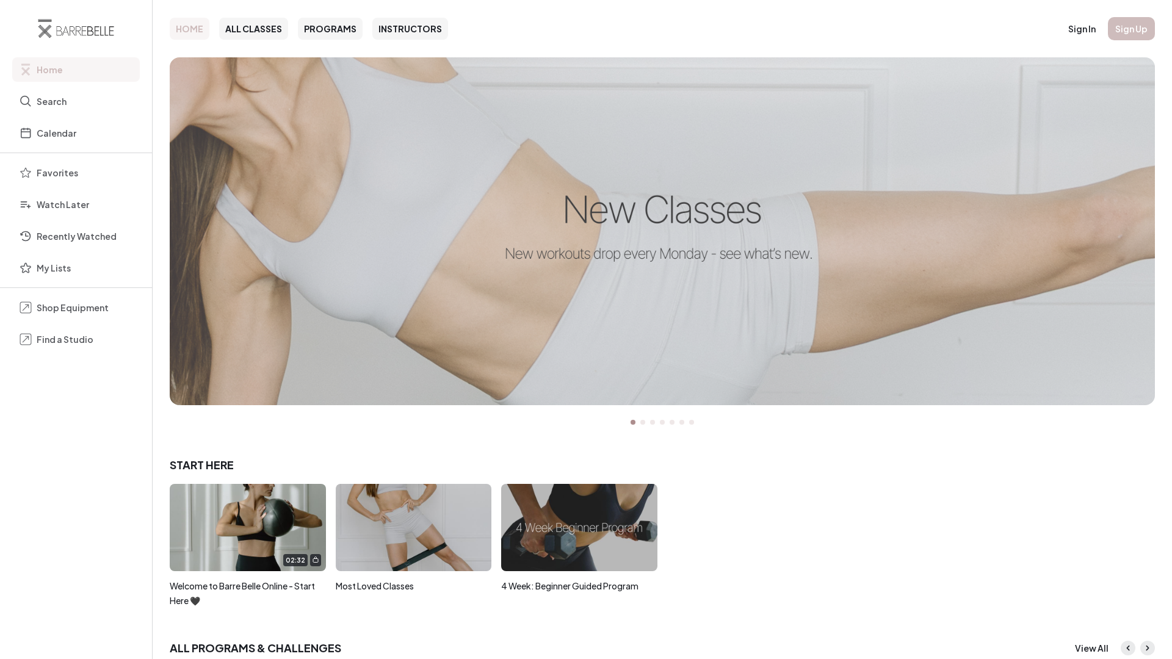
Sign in (1082, 28)
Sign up (1131, 28)
